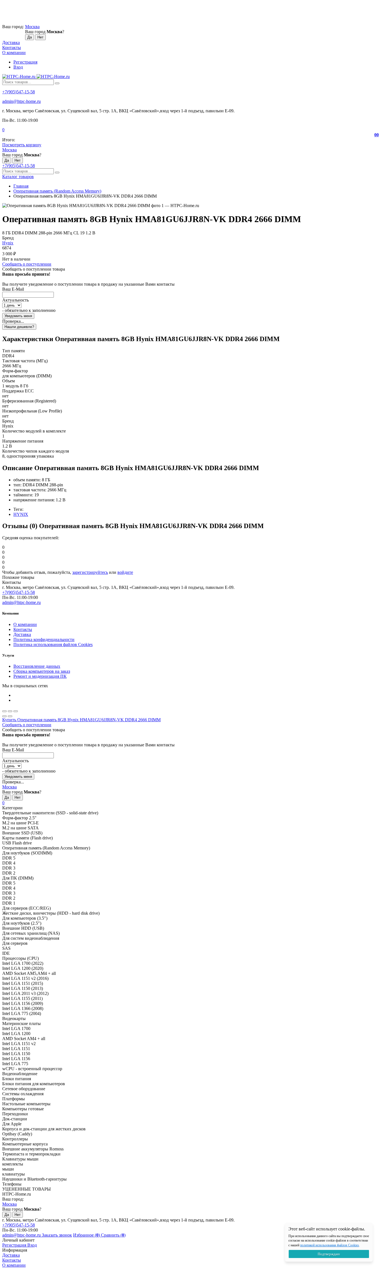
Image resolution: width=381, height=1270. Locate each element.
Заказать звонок (57, 1235)
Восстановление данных (36, 666)
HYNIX (20, 514)
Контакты (11, 47)
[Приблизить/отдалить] (15, 711)
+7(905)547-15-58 (18, 91)
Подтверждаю (329, 1254)
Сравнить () (113, 1235)
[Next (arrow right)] (10, 716)
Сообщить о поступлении (26, 264)
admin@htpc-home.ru (21, 101)
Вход (18, 67)
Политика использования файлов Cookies (53, 644)
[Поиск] (57, 83)
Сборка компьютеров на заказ (41, 671)
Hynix (7, 243)
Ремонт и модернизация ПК (40, 676)
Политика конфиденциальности (43, 639)
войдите (125, 572)
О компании (14, 52)
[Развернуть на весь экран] (10, 711)
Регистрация (25, 62)
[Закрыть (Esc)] (4, 711)
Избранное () (87, 1235)
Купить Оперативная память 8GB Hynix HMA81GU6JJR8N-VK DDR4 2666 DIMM (81, 719)
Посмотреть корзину (21, 144)
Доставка (11, 42)
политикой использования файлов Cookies (329, 1245)
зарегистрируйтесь (90, 572)
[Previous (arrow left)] (4, 716)
